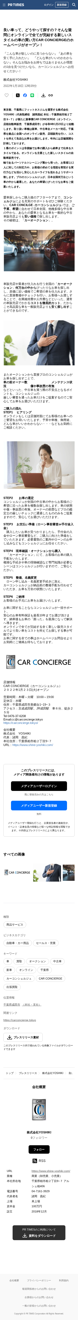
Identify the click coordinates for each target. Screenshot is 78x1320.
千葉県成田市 (11, 1004)
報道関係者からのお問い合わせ (39, 1289)
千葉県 (44, 969)
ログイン (49, 4)
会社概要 (14, 1280)
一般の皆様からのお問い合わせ (39, 1305)
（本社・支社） (31, 1004)
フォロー (39, 1149)
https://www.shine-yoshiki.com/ (32, 745)
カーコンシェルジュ (19, 978)
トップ (10, 1073)
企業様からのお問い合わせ (39, 1297)
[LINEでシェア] (32, 95)
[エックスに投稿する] (18, 95)
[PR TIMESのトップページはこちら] (16, 4)
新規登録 (62, 4)
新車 (9, 969)
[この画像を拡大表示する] (17, 872)
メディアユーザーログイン (39, 786)
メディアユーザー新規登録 (39, 805)
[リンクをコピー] (50, 95)
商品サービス (14, 924)
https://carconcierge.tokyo (19, 1020)
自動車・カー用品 (17, 943)
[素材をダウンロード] (43, 95)
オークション (37, 961)
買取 (19, 961)
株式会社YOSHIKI (52, 1073)
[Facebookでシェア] (25, 95)
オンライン (26, 969)
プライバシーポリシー (39, 1280)
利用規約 (64, 1280)
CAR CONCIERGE (50, 978)
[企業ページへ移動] (39, 1111)
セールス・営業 (46, 943)
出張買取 (12, 987)
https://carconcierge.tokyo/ (20, 723)
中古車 (57, 961)
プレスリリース (28, 1073)
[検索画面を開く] (74, 4)
